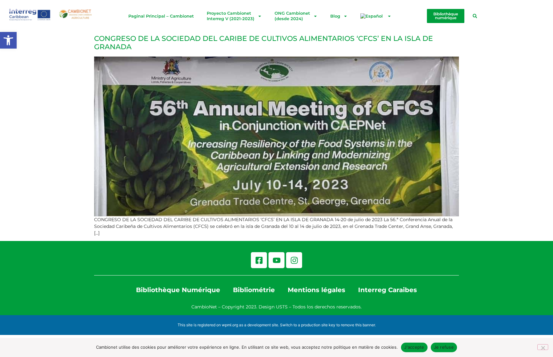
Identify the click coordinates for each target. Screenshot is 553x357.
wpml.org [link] (230, 324)
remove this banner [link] (358, 324)
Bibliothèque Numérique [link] (178, 290)
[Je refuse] (542, 347)
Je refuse (444, 347)
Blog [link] (335, 16)
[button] (475, 16)
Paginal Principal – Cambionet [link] (161, 16)
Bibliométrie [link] (254, 290)
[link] (8, 40)
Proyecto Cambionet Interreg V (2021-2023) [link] (230, 16)
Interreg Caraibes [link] (387, 290)
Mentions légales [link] (316, 290)
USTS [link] (282, 307)
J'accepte (414, 347)
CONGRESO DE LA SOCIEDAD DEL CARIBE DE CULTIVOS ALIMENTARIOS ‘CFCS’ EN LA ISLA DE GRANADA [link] (263, 42)
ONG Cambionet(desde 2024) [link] (292, 16)
